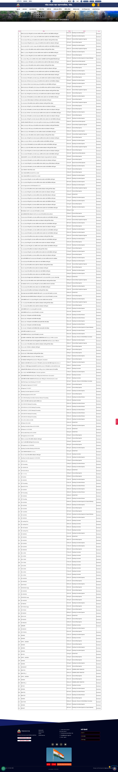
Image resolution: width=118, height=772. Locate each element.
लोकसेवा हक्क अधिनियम (58, 9)
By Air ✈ (82, 732)
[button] (73, 1)
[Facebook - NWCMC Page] (56, 744)
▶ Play (48, 764)
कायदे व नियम (41, 9)
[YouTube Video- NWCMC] (65, 744)
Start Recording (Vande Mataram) (64, 764)
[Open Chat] (115, 769)
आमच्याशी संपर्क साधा (95, 9)
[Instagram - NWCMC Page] (52, 744)
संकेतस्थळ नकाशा (76, 9)
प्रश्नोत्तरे (40, 733)
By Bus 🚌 (83, 739)
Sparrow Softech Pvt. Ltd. (110, 768)
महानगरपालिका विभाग (33, 9)
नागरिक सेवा (49, 9)
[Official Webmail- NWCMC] (61, 744)
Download (98, 33)
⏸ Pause (54, 764)
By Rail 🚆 (83, 736)
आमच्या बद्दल (25, 9)
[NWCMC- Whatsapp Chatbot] (3, 769)
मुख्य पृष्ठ (18, 9)
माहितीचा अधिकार (67, 9)
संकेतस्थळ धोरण (41, 730)
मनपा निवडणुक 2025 (86, 9)
